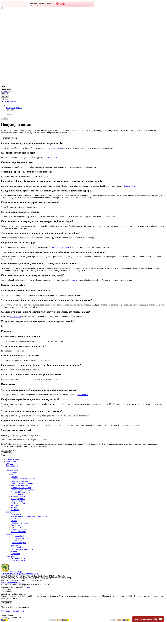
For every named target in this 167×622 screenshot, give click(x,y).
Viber (133, 186)
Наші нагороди (17, 494)
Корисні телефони (18, 532)
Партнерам (10, 556)
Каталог (5, 94)
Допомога (10, 512)
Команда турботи (18, 499)
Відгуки (9, 464)
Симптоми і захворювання (22, 549)
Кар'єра (14, 507)
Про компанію (12, 470)
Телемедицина (12, 466)
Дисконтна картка (18, 543)
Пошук (4, 118)
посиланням (52, 157)
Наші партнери (17, 501)
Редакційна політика (19, 485)
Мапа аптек (73, 280)
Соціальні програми (19, 503)
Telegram (126, 186)
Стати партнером (18, 558)
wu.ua (27, 587)
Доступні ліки (16, 540)
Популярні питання (19, 529)
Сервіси (9, 534)
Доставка (14, 518)
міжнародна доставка (60, 247)
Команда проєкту (18, 496)
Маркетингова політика (21, 488)
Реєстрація (56, 148)
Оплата (14, 521)
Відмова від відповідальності (13, 583)
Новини (14, 472)
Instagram (20, 440)
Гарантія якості (17, 525)
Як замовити (16, 514)
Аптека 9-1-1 (6, 91)
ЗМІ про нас (16, 505)
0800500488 (42, 440)
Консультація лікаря (14, 108)
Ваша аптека (15, 317)
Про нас (14, 477)
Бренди (14, 551)
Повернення (83, 395)
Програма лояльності (19, 481)
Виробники (15, 554)
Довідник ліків (17, 547)
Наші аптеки (11, 461)
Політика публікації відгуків (23, 490)
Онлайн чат (6, 453)
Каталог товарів (12, 459)
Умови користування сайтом (23, 479)
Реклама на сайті (18, 560)
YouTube (12, 440)
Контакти (15, 510)
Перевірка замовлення (20, 523)
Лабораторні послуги (19, 538)
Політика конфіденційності (22, 483)
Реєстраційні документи (21, 492)
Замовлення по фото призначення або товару (29, 516)
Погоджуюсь (6, 589)
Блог (13, 474)
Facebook (5, 440)
